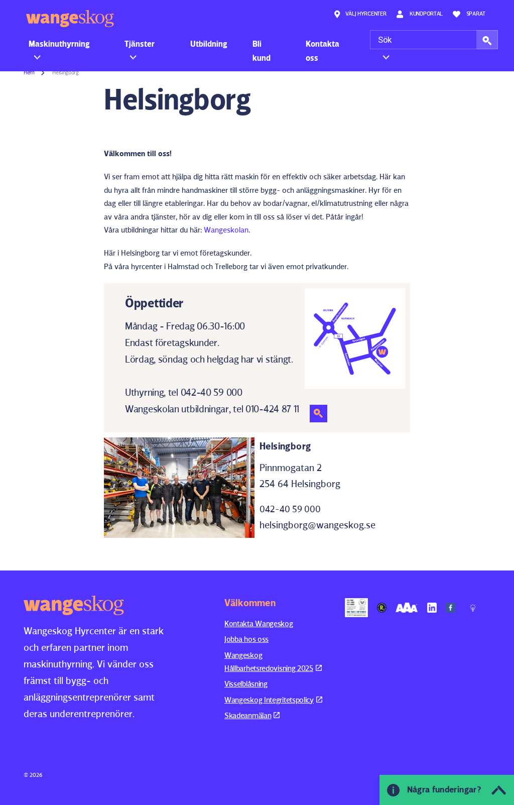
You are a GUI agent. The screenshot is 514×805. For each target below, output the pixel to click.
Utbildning (208, 43)
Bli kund (261, 50)
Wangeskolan (226, 229)
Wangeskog (70, 18)
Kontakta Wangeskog (258, 623)
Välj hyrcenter (366, 13)
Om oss (391, 43)
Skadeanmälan (247, 715)
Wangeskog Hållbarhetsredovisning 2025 (268, 661)
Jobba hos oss (246, 639)
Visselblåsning (246, 683)
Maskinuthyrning (59, 43)
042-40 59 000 (290, 509)
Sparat (475, 13)
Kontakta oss (322, 50)
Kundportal (425, 13)
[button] (487, 39)
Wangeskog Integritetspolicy (269, 700)
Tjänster (139, 43)
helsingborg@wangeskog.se (317, 524)
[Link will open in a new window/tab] (356, 607)
